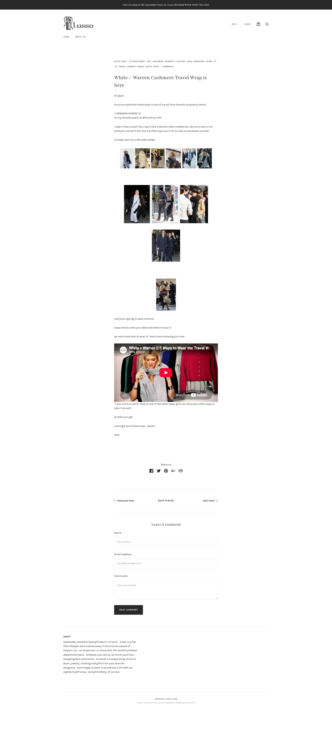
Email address (122, 554)
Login (247, 24)
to (116, 66)
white (149, 66)
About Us (80, 37)
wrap (156, 66)
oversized (199, 61)
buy (149, 61)
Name (117, 532)
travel (122, 66)
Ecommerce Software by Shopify (179, 703)
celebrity (170, 61)
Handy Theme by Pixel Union (150, 703)
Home (66, 37)
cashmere (158, 61)
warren (131, 66)
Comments (168, 66)
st (215, 61)
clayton (180, 61)
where (140, 66)
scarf (209, 61)
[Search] (267, 25)
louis (189, 61)
